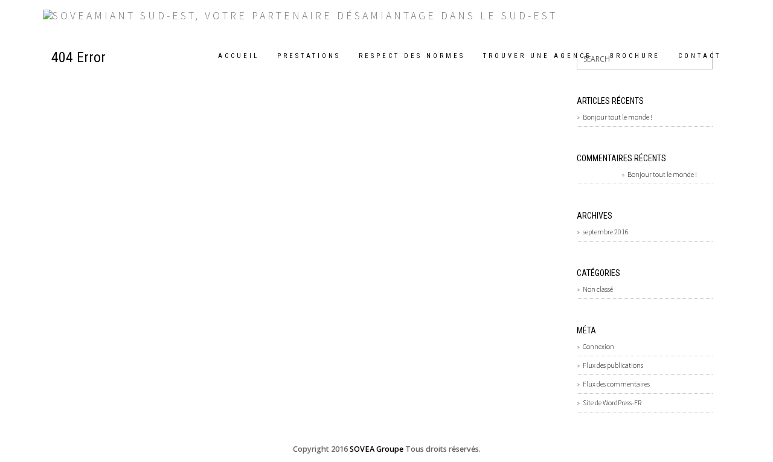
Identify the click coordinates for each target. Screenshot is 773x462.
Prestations (309, 56)
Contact (699, 56)
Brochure (635, 56)
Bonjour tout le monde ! (617, 116)
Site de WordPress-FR (612, 402)
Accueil (238, 56)
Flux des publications (613, 365)
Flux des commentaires (616, 383)
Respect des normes (412, 56)
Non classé (598, 289)
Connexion (598, 346)
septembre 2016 (606, 231)
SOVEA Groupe (376, 449)
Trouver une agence (537, 56)
